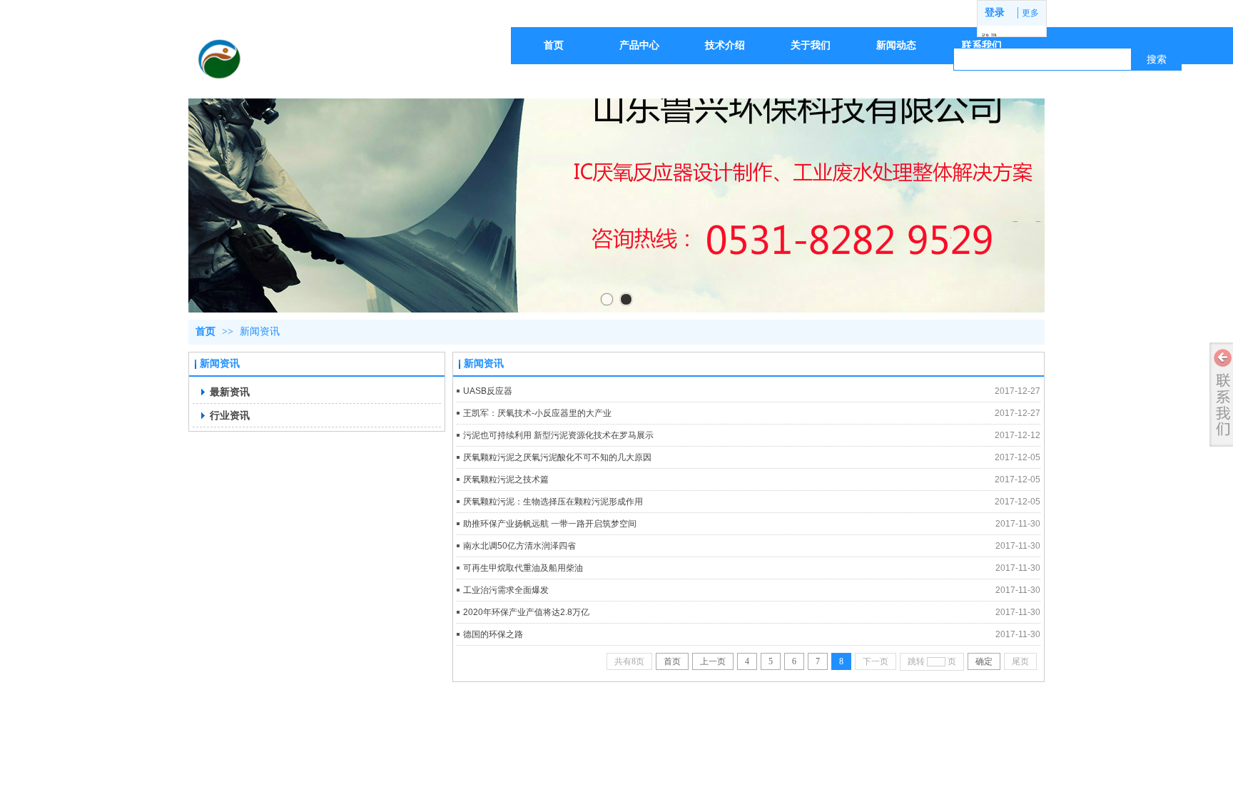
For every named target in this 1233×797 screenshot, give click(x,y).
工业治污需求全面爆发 (506, 590)
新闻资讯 (260, 331)
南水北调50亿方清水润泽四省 (519, 546)
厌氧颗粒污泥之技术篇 (506, 479)
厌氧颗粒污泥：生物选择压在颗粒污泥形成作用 (553, 502)
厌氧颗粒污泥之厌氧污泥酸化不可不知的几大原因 (557, 457)
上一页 (713, 661)
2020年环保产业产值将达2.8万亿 (526, 612)
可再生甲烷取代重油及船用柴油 (523, 568)
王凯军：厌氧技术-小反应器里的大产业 (537, 413)
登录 (995, 12)
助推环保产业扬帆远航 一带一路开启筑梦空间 (549, 524)
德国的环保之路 (493, 634)
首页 (205, 331)
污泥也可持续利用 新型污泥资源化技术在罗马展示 (558, 435)
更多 (1030, 13)
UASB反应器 (487, 391)
